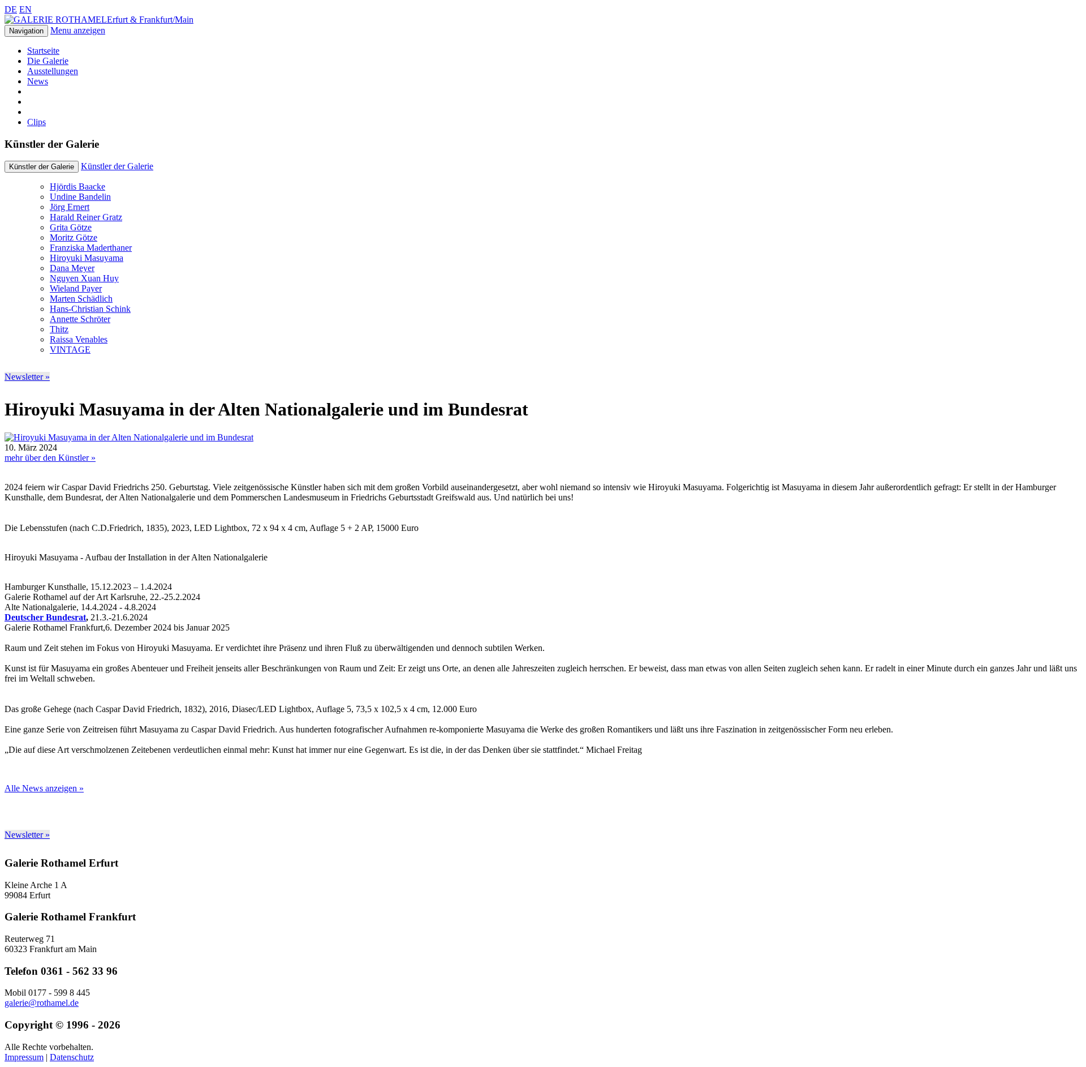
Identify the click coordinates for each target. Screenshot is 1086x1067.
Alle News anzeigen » (44, 788)
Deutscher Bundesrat (45, 617)
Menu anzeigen (77, 30)
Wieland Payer (76, 288)
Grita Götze (71, 227)
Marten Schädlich (81, 298)
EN (25, 9)
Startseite (43, 50)
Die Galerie (47, 61)
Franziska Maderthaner (91, 247)
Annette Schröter (80, 319)
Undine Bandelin (80, 197)
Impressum (24, 1057)
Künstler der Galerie (117, 166)
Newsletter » (27, 377)
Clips (36, 122)
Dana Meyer (72, 268)
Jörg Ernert (69, 207)
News (37, 81)
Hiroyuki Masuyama (86, 258)
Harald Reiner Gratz (86, 217)
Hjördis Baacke (77, 186)
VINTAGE (70, 349)
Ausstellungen (52, 71)
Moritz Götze (73, 237)
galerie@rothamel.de (42, 1003)
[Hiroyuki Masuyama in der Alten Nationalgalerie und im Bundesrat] (129, 437)
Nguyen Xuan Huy (84, 278)
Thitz (59, 329)
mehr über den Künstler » (50, 457)
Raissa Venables (78, 339)
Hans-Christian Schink (90, 309)
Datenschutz (72, 1057)
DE (11, 9)
